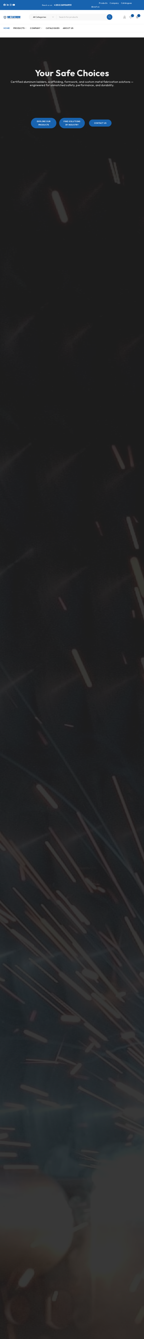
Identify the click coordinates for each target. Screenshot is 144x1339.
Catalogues (126, 3)
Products (103, 3)
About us (95, 6)
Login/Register (125, 17)
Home (94, 3)
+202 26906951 (63, 5)
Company (114, 3)
